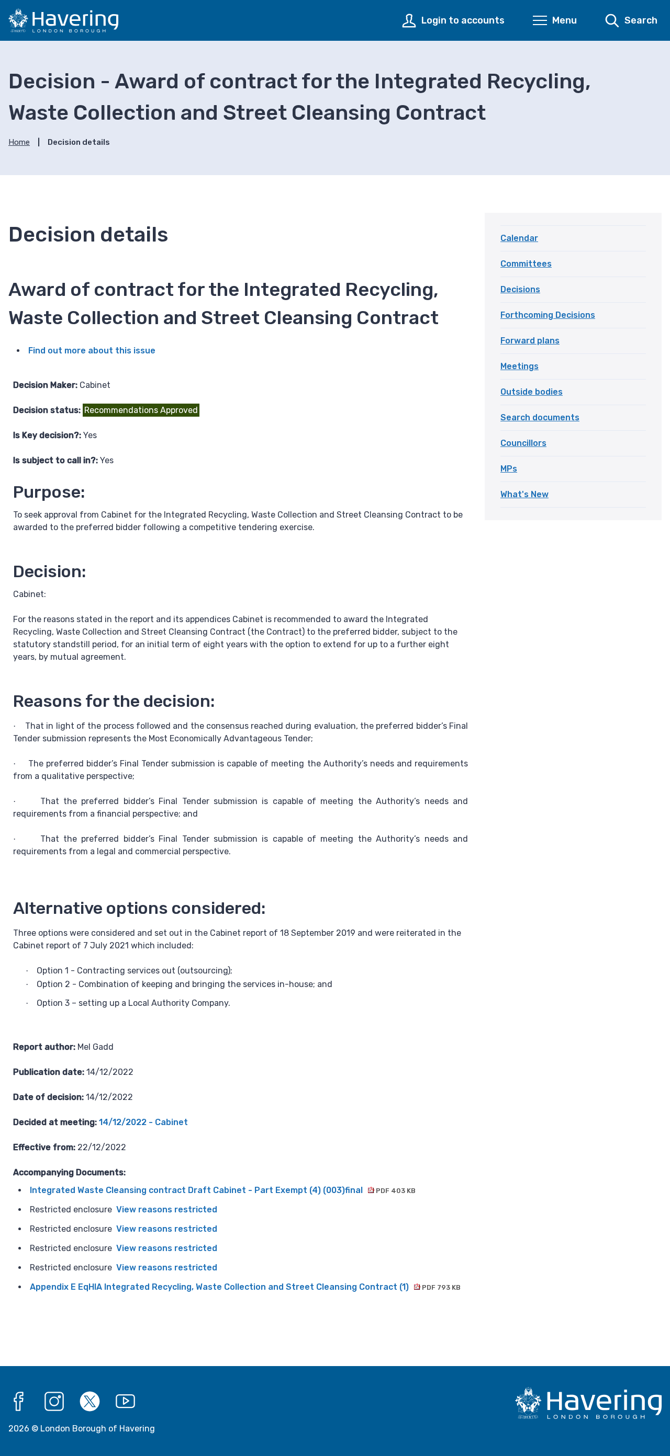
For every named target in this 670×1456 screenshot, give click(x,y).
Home (19, 142)
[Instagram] (54, 1401)
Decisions (520, 289)
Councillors (523, 443)
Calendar (519, 238)
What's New (524, 494)
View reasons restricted (166, 1209)
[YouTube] (125, 1401)
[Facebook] (19, 1401)
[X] (90, 1401)
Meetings (519, 366)
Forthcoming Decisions (547, 315)
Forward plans (530, 341)
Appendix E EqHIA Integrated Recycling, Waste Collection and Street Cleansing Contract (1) (245, 1287)
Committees (526, 264)
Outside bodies (531, 392)
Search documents (539, 417)
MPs (508, 469)
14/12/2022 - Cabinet (143, 1122)
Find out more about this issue (91, 351)
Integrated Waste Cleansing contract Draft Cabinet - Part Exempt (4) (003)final (223, 1190)
